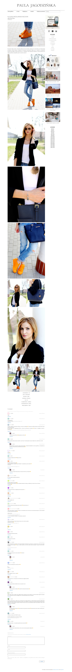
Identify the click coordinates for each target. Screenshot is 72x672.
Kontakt (32, 11)
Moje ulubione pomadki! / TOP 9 (53, 81)
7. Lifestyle (53, 44)
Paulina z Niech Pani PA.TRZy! (13, 508)
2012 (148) (53, 146)
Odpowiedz (9, 416)
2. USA (52, 37)
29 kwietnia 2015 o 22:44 (41, 526)
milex (10, 526)
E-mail (9, 649)
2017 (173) (53, 139)
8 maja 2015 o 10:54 (42, 606)
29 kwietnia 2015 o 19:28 (41, 450)
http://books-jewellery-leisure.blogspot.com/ (13, 466)
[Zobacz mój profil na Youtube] (56, 31)
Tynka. (10, 413)
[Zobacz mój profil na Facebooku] (49, 31)
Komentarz (10, 636)
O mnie (18, 11)
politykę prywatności (28, 634)
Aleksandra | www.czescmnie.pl (13, 498)
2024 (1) (52, 130)
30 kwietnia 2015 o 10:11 (41, 551)
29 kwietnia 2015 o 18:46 (41, 413)
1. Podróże (53, 35)
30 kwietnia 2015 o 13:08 (41, 582)
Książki (52, 47)
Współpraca (25, 11)
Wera (10, 461)
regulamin (62, 669)
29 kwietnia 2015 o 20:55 (41, 461)
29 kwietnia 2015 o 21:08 (41, 480)
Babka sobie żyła (11, 475)
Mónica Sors (11, 562)
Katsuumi (10, 571)
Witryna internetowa (11, 652)
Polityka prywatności (41, 11)
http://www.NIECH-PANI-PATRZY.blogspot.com (14, 514)
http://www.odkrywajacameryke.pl (12, 547)
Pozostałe (52, 49)
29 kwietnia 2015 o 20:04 (41, 433)
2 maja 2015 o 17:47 (42, 626)
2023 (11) (52, 131)
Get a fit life (11, 450)
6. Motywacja (52, 43)
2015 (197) (53, 142)
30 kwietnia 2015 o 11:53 (41, 571)
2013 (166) (53, 144)
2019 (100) (53, 136)
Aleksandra (11, 480)
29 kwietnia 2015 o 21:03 (41, 475)
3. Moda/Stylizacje (52, 38)
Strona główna (10, 11)
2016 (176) (53, 140)
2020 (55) (52, 135)
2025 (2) (52, 129)
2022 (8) (52, 132)
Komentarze (10, 411)
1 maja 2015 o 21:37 (42, 621)
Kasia (10, 531)
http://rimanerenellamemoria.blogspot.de (13, 617)
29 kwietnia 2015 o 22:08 (41, 503)
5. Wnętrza (53, 41)
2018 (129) (53, 138)
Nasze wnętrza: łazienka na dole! (53, 122)
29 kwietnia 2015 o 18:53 (41, 418)
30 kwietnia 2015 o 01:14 (41, 542)
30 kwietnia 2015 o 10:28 (41, 562)
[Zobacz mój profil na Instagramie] (53, 31)
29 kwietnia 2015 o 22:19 (41, 508)
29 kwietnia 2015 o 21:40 (41, 498)
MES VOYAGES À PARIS (10, 568)
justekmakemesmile (12, 576)
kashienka (10, 542)
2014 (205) (53, 143)
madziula (10, 519)
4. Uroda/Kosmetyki (52, 40)
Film (52, 46)
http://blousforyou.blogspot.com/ (17, 421)
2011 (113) (53, 147)
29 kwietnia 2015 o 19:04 (41, 424)
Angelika (10, 424)
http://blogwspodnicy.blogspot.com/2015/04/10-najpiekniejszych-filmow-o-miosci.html (19, 430)
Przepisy (52, 50)
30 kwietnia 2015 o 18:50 (41, 613)
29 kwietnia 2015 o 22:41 (41, 519)
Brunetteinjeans (11, 503)
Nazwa (9, 645)
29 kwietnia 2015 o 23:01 (41, 531)
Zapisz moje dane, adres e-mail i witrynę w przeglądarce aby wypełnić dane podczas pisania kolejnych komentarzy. (26, 658)
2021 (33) (52, 134)
